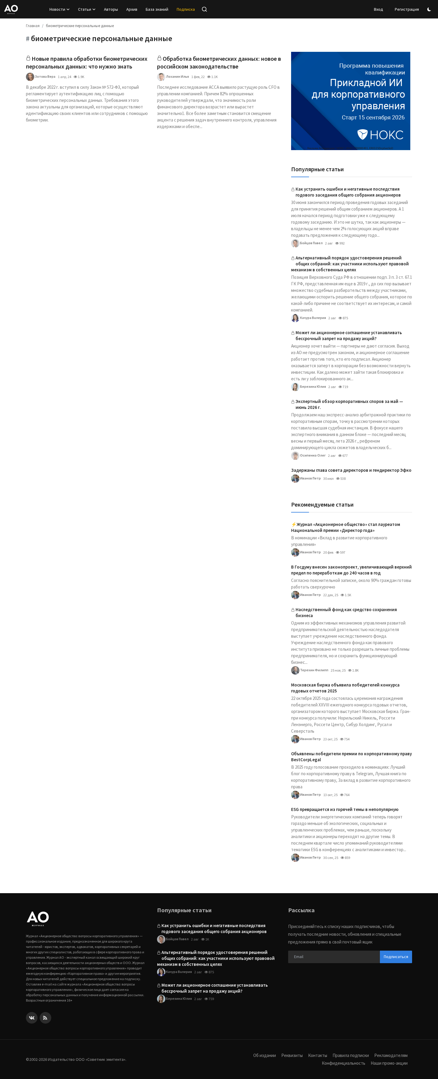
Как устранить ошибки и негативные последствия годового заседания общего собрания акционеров (348, 192)
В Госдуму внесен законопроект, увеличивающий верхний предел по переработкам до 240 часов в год (351, 570)
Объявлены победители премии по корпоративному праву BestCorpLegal (351, 756)
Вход (378, 9)
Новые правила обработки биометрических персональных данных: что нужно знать (86, 62)
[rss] (45, 1018)
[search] (204, 9)
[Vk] (32, 1018)
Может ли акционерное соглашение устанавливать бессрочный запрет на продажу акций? (349, 335)
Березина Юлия (312, 386)
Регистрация (407, 9)
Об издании (264, 1055)
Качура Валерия (312, 317)
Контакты (317, 1055)
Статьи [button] (84, 9)
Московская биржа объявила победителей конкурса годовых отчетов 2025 (345, 688)
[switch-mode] (429, 9)
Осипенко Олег (312, 455)
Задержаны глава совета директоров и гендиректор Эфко (351, 470)
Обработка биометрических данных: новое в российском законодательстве (219, 62)
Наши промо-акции (389, 1063)
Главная (33, 25)
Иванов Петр (310, 478)
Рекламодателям (391, 1055)
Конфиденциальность (343, 1063)
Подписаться (396, 956)
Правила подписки (351, 1055)
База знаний (157, 9)
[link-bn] (350, 101)
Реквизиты (292, 1055)
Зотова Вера (44, 76)
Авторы (111, 9)
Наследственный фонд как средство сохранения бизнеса (346, 612)
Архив (131, 9)
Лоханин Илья (177, 76)
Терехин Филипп (313, 670)
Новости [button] (57, 9)
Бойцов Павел (311, 243)
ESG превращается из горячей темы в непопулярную (344, 809)
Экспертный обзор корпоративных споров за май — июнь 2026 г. (349, 404)
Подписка (186, 9)
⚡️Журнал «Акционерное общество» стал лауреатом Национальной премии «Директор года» (345, 527)
